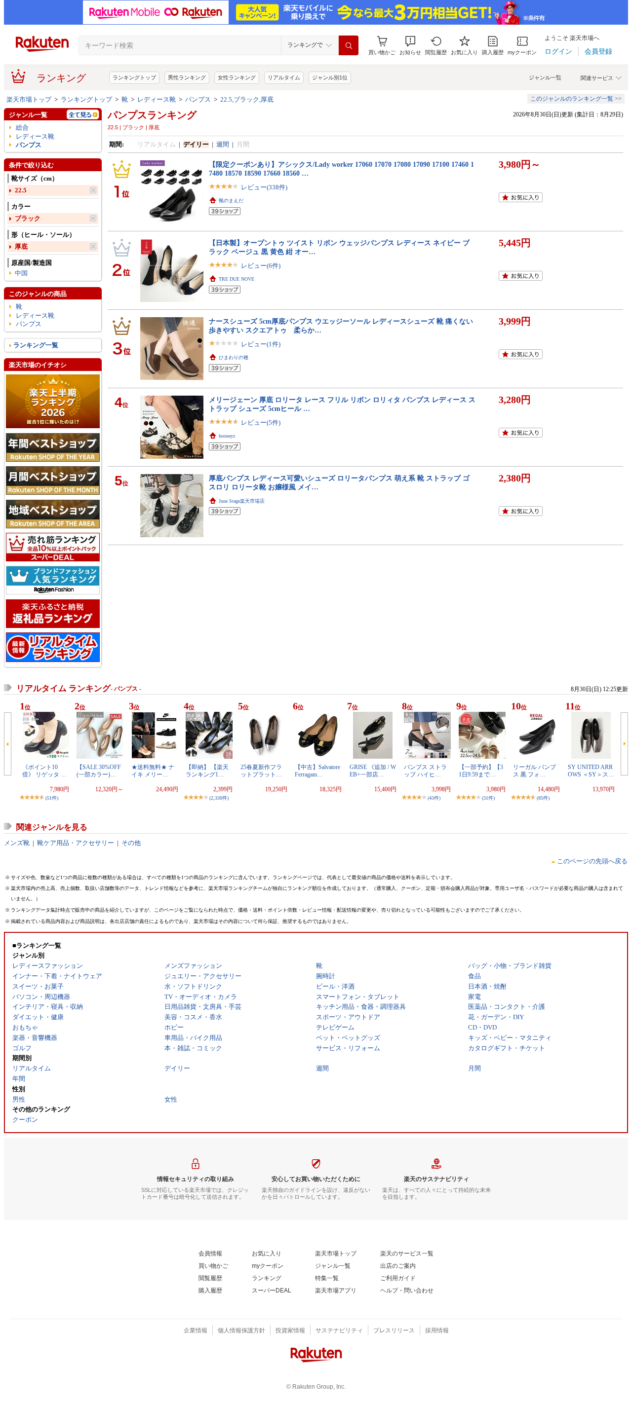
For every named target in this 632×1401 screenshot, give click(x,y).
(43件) (434, 798)
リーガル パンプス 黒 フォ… (534, 770)
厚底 (21, 246)
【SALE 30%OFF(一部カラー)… (99, 770)
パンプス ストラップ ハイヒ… (425, 770)
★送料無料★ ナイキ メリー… (152, 770)
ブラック (27, 218)
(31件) (488, 798)
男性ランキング (187, 77)
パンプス (198, 99)
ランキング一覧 (35, 345)
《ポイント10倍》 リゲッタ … (44, 770)
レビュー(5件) (260, 422)
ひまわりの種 (233, 357)
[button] (410, 46)
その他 (131, 843)
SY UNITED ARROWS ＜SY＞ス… (591, 770)
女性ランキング (237, 77)
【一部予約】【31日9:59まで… (481, 770)
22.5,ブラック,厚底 (247, 99)
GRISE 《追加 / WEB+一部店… (373, 770)
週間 (222, 144)
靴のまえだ (231, 200)
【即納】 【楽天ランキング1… (207, 770)
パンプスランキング (152, 115)
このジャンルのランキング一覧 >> (576, 98)
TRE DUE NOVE (236, 279)
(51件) (51, 798)
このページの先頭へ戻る (592, 861)
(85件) (543, 798)
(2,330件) (219, 798)
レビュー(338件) (264, 187)
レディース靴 (156, 99)
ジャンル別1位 (330, 77)
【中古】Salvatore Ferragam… (317, 770)
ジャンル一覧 (545, 77)
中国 (21, 273)
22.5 (21, 190)
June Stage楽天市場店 (242, 501)
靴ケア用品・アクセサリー (75, 843)
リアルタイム (284, 77)
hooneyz (227, 436)
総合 (22, 127)
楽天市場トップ (28, 99)
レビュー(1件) (260, 344)
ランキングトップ (134, 77)
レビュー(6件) (260, 265)
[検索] (348, 45)
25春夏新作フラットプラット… (261, 770)
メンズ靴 (17, 843)
